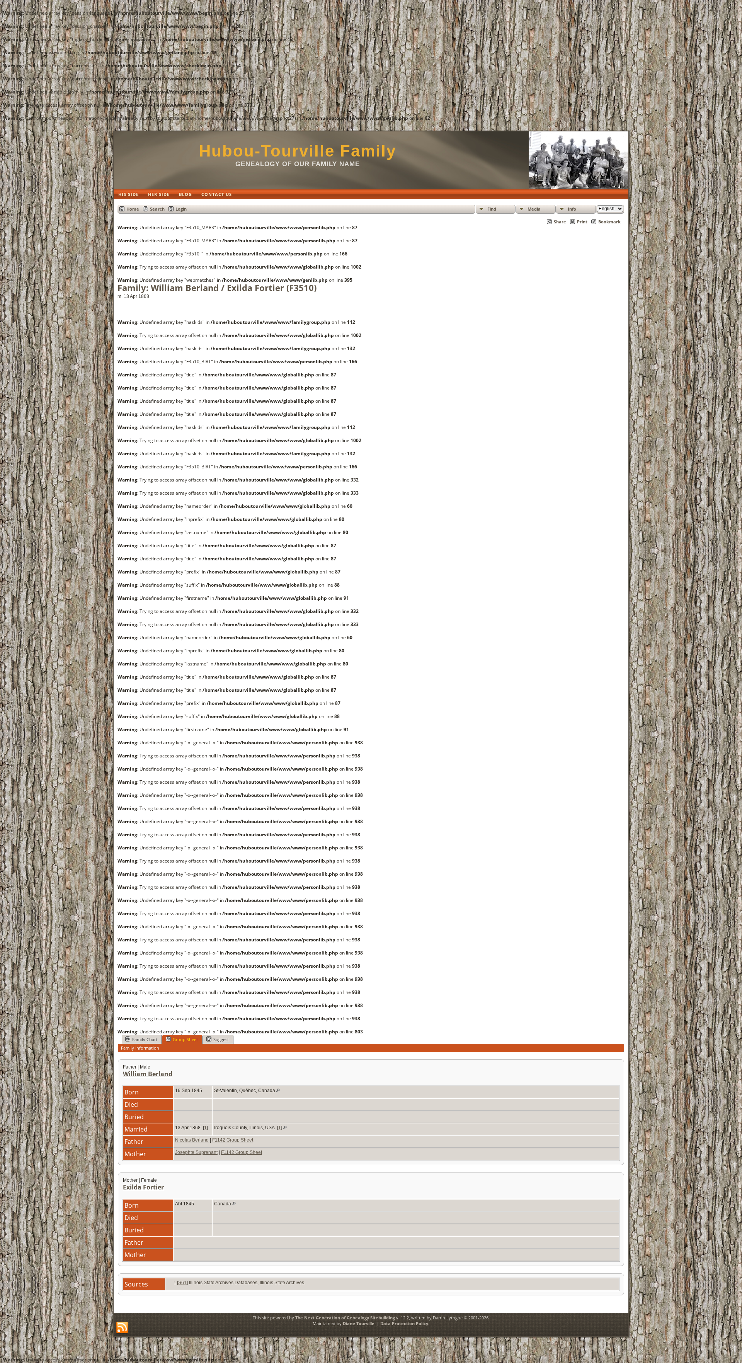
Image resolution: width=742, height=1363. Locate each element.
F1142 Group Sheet (232, 1140)
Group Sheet (185, 1039)
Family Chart (144, 1039)
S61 (182, 1282)
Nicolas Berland (192, 1140)
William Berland (147, 1074)
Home (132, 209)
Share (560, 222)
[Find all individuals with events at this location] (278, 1090)
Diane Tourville (358, 1323)
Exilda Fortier (143, 1187)
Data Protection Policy (404, 1323)
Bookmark (609, 222)
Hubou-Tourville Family (297, 151)
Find (491, 209)
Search (157, 209)
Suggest (221, 1039)
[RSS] (122, 1328)
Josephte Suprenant (196, 1152)
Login (181, 209)
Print (582, 222)
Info (572, 209)
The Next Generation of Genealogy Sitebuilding (345, 1317)
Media (534, 209)
